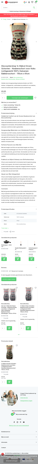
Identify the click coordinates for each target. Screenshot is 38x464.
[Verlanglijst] (32, 2)
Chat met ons (24, 397)
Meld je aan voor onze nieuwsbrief (19, 425)
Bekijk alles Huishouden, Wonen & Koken (13, 79)
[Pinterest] (20, 422)
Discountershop (18, 77)
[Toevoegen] (4, 259)
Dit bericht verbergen (11, 461)
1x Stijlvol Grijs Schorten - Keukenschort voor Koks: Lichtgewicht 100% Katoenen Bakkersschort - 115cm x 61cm (27, 309)
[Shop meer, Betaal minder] (11, 2)
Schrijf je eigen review (9, 279)
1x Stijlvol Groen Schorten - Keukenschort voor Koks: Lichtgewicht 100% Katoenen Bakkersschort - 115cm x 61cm (9, 366)
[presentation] (2, 41)
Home (8, 19)
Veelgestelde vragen (26, 400)
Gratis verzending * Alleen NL (12, 105)
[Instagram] (17, 422)
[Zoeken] (34, 7)
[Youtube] (23, 422)
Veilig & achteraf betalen (10, 107)
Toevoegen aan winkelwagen (20, 98)
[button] (16, 60)
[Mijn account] (29, 2)
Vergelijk (6, 231)
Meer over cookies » (27, 461)
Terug (4, 19)
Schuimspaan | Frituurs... (33, 248)
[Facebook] (14, 422)
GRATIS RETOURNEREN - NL (12, 109)
